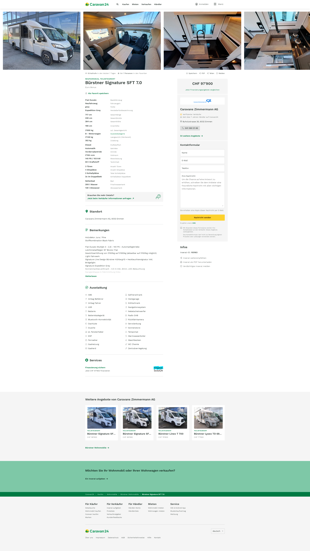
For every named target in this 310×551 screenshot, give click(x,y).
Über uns (89, 538)
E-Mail (185, 160)
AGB (193, 223)
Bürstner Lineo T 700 (170, 433)
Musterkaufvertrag (178, 511)
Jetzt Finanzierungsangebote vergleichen (202, 90)
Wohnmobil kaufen (93, 511)
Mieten (135, 4)
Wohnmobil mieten (156, 508)
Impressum (100, 538)
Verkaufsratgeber (114, 514)
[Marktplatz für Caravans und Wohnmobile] (97, 4)
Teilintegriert (107, 79)
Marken (88, 517)
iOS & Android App (178, 508)
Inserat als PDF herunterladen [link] (197, 262)
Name (184, 153)
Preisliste (110, 511)
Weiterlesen (91, 276)
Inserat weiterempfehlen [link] (194, 258)
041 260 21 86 (191, 128)
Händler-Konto (134, 508)
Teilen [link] (211, 73)
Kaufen (125, 4)
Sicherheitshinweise (136, 538)
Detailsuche (90, 508)
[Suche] (117, 4)
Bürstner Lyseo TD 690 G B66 (211, 433)
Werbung (174, 514)
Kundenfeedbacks (114, 517)
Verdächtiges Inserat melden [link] (196, 266)
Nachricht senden (202, 217)
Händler (158, 4)
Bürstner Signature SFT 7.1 (138, 433)
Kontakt (157, 538)
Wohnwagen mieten (156, 511)
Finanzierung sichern (95, 367)
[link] (101, 422)
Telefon (185, 168)
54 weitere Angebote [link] (190, 136)
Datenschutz (113, 538)
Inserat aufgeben (114, 508)
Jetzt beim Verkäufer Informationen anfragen (109, 198)
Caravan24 (89, 494)
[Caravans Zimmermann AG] (202, 101)
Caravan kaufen (91, 514)
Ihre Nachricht (188, 176)
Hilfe (149, 538)
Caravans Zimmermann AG (199, 109)
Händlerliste (133, 511)
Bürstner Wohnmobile (95, 448)
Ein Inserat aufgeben (95, 479)
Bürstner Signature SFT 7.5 (103, 433)
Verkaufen (146, 4)
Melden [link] (222, 73)
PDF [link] (203, 73)
